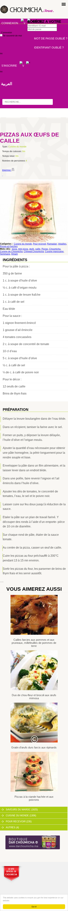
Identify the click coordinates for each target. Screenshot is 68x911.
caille (37, 249)
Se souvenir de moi (12, 35)
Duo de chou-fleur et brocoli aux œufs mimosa (34, 697)
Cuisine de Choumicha (11, 251)
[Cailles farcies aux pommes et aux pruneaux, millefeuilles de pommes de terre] (34, 634)
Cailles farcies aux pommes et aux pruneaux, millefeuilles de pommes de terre (34, 642)
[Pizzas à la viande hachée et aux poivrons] (34, 791)
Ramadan (52, 244)
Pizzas (45, 249)
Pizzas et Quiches (9, 246)
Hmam (14, 254)
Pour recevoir (39, 244)
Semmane (5, 254)
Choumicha (55, 249)
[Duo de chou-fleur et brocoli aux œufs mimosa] (34, 689)
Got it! (34, 906)
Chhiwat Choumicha (34, 251)
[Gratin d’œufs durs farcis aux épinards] (34, 741)
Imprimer (6, 170)
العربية (6, 83)
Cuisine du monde (23, 244)
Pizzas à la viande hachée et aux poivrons (34, 798)
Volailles (62, 244)
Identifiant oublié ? (49, 47)
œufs (31, 249)
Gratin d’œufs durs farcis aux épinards (34, 747)
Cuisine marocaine (54, 251)
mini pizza (23, 249)
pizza (14, 249)
